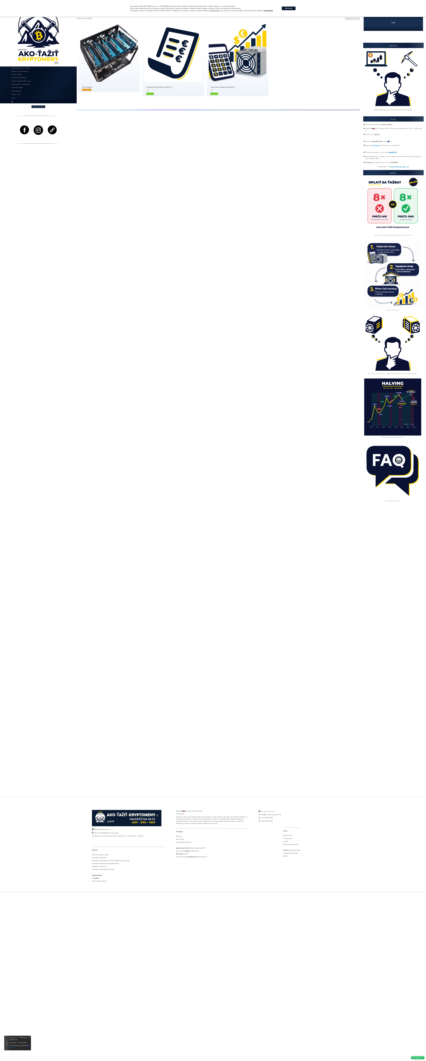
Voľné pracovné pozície (290, 844)
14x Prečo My (287, 838)
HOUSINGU (375, 145)
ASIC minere (180, 839)
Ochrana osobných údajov (100, 854)
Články (285, 856)
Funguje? (186, 851)
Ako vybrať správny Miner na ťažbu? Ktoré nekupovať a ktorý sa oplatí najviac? (392, 373)
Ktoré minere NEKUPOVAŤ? (19, 77)
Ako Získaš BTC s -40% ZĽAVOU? (21, 84)
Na (95, 878)
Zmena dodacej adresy (99, 881)
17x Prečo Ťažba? (16, 74)
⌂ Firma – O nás (16, 94)
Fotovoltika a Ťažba (17, 87)
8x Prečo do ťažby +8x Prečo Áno (191, 856)
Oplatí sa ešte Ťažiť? (183, 848)
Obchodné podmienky (99, 857)
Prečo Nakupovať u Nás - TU (399, 166)
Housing (178, 842)
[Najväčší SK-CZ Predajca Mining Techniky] (38, 33)
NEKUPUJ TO (393, 152)
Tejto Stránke (268, 10)
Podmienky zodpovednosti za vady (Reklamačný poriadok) (111, 860)
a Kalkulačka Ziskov (292, 850)
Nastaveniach (214, 11)
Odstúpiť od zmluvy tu (99, 866)
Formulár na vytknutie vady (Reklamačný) (105, 863)
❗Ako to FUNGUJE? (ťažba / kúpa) (21, 81)
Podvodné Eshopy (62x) (290, 853)
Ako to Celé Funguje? (392, 310)
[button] (417, 1057)
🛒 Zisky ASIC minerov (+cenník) (21, 68)
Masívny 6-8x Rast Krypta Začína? (392, 437)
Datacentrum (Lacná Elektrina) (20, 71)
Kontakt (285, 841)
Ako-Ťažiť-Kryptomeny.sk (268, 811)
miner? (182, 853)
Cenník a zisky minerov (38, 106)
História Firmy (287, 835)
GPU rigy (179, 836)
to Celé (181, 851)
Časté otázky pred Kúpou (392, 500)
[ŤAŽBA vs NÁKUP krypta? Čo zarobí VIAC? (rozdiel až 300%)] (392, 107)
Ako (177, 851)
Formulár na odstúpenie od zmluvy (103, 869)
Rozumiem (288, 8)
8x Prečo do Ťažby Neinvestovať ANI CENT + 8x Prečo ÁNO (392, 235)
